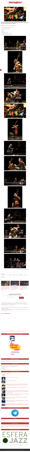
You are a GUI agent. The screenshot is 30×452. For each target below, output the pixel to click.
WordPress (23, 449)
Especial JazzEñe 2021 (24, 302)
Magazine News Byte (17, 449)
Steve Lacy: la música (8, 373)
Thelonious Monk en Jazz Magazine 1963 (11, 380)
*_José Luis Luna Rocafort (17, 302)
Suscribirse (21, 297)
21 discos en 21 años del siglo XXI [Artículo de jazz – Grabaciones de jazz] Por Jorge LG (16, 387)
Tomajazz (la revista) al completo (20, 303)
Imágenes (11, 303)
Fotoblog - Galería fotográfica (5, 303)
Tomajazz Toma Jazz (6, 369)
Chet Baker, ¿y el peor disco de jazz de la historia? (12, 377)
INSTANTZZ (14, 303)
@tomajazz (4, 368)
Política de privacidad (8, 449)
